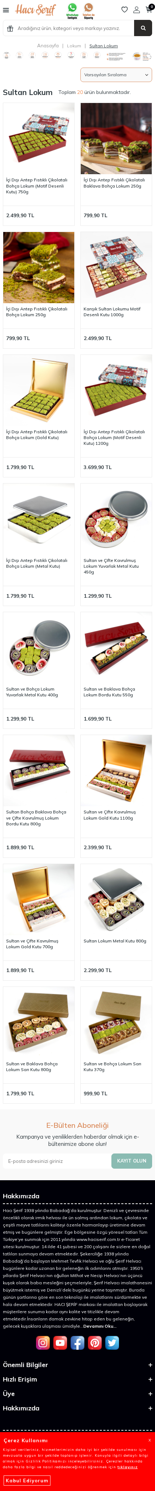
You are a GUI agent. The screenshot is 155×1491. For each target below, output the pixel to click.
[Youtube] (60, 1343)
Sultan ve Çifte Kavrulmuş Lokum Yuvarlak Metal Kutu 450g (111, 566)
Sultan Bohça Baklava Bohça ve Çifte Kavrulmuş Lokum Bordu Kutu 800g (36, 817)
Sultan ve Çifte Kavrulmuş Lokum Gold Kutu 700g (32, 943)
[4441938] (88, 18)
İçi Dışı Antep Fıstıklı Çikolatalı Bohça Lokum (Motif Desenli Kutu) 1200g (114, 437)
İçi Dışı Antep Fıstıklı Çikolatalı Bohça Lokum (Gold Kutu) (36, 434)
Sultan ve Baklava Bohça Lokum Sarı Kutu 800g (32, 1066)
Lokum (74, 45)
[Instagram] (43, 1343)
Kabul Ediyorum (27, 1480)
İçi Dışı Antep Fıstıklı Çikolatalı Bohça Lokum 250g (36, 311)
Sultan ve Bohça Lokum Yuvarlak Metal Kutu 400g (32, 691)
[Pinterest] (95, 1343)
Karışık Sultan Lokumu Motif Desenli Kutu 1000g (112, 311)
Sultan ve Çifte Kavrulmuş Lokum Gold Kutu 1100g (110, 814)
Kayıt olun (131, 1161)
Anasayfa (48, 45)
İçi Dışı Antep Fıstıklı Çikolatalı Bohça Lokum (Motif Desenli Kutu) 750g (36, 185)
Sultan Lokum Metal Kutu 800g (115, 941)
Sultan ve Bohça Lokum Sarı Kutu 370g (112, 1066)
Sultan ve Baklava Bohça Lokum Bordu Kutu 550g (109, 691)
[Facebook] (77, 1343)
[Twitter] (112, 1343)
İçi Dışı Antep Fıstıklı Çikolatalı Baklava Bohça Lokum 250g (114, 182)
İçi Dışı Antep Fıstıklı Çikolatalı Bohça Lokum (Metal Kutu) (36, 563)
